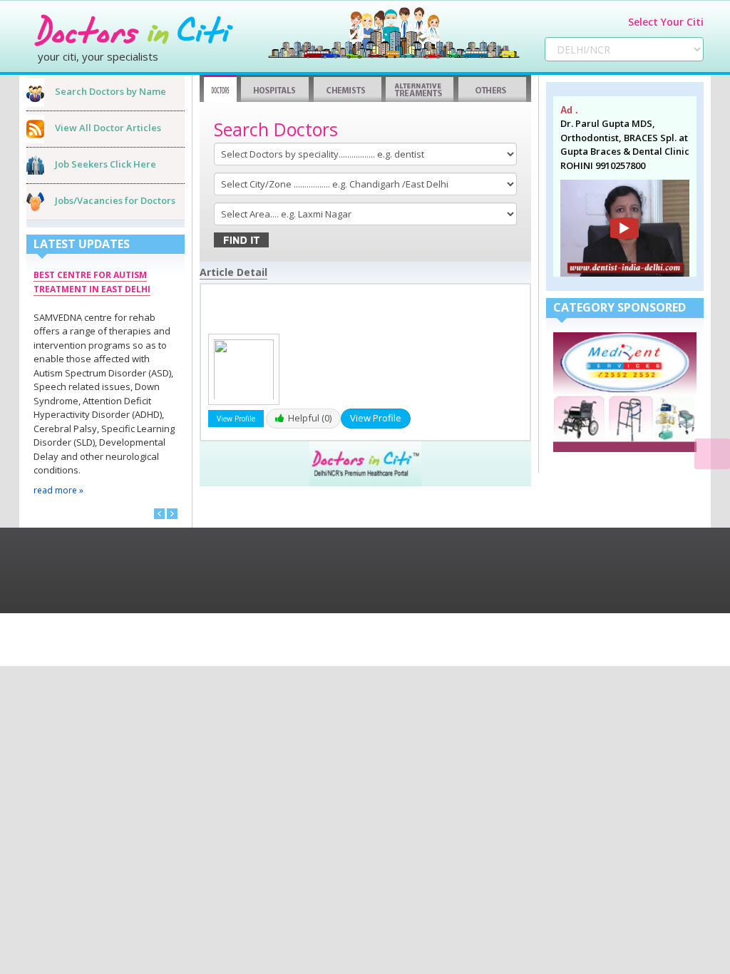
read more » (58, 490)
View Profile (375, 417)
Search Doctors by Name (110, 91)
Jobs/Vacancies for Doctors (115, 200)
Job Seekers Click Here (105, 164)
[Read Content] (712, 454)
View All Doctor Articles (108, 127)
